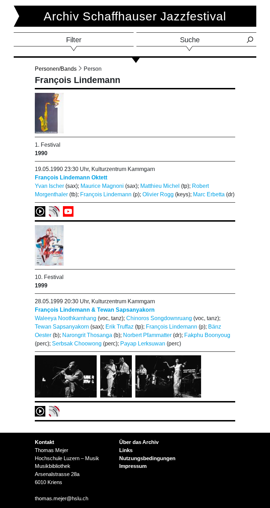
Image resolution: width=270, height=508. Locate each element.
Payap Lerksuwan (142, 344)
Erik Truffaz (119, 327)
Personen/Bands (56, 69)
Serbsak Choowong (77, 344)
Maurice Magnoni (102, 186)
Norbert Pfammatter (147, 335)
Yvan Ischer (49, 186)
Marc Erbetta (209, 194)
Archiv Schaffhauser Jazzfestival (135, 16)
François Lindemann (105, 194)
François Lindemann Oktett (71, 177)
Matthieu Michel (160, 186)
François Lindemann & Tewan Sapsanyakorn (95, 310)
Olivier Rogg (158, 194)
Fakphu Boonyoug (207, 335)
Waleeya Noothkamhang (65, 318)
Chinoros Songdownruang (159, 318)
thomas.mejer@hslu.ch (61, 498)
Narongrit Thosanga (87, 335)
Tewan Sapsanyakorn (62, 327)
